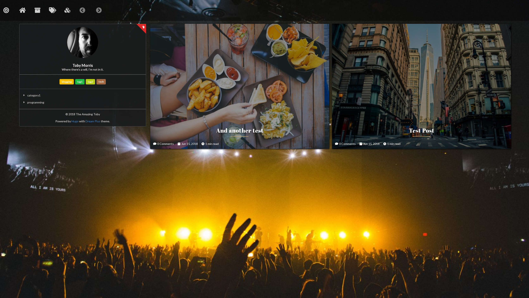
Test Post (421, 130)
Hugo (75, 121)
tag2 (90, 81)
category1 (34, 95)
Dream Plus (93, 121)
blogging (67, 81)
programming (35, 102)
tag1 (79, 81)
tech (101, 81)
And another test (239, 130)
